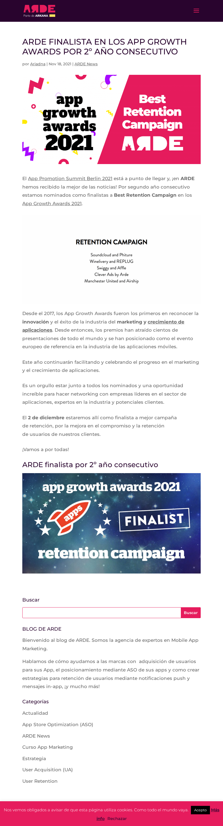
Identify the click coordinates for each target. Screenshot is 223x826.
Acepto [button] (200, 810)
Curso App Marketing (47, 747)
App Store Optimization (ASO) (57, 724)
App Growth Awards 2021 (52, 203)
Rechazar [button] (117, 818)
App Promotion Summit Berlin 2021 (70, 178)
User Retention (40, 781)
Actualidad (35, 713)
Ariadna (37, 63)
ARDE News (86, 63)
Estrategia (34, 758)
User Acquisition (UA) (47, 769)
